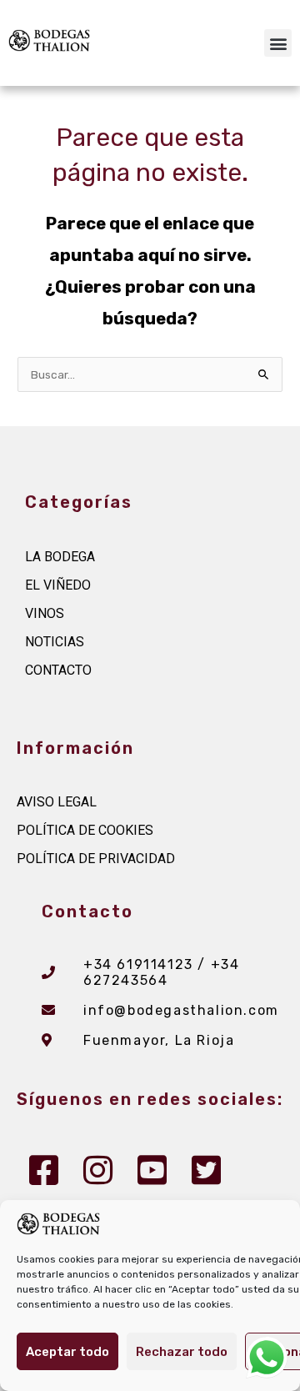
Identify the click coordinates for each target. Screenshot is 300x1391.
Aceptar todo (67, 1351)
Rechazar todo (182, 1351)
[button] (278, 43)
